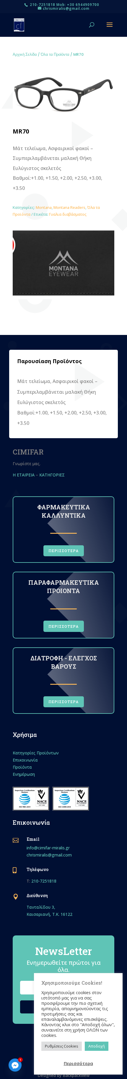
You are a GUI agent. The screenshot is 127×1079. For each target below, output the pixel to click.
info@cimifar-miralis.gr (48, 848)
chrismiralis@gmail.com (49, 855)
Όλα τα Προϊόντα (55, 54)
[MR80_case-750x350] (63, 298)
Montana (44, 207)
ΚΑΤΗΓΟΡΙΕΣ (52, 475)
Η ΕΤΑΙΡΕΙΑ (24, 475)
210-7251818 (43, 881)
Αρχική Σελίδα (25, 54)
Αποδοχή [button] (96, 1046)
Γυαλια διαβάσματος (68, 214)
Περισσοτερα (63, 550)
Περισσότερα (78, 1063)
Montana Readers (69, 207)
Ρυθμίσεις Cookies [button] (61, 1046)
